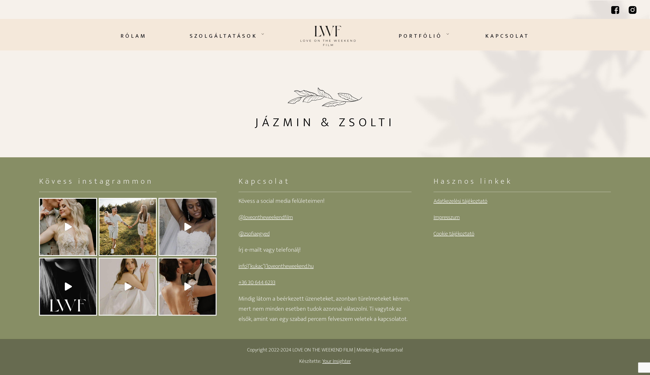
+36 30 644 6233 (257, 282)
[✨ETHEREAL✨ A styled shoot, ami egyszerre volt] (128, 286)
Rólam (134, 36)
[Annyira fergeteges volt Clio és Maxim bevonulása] (187, 286)
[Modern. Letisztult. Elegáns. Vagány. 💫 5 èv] (68, 286)
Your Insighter (336, 361)
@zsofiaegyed (254, 233)
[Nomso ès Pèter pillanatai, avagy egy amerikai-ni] (187, 227)
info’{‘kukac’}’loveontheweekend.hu (276, 266)
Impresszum (447, 217)
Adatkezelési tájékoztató (460, 201)
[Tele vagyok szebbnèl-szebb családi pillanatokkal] (128, 227)
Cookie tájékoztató (454, 233)
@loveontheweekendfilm (266, 217)
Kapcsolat (507, 36)
